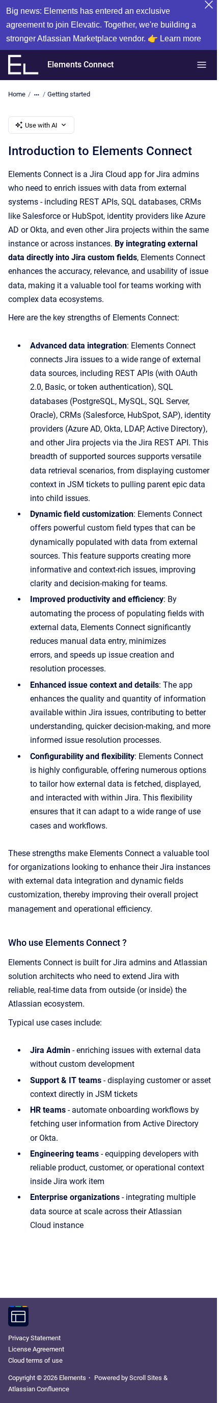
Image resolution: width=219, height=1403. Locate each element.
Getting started (68, 94)
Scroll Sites (145, 1378)
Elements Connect (80, 64)
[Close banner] (209, 5)
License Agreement (36, 1349)
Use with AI (41, 125)
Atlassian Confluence (38, 1389)
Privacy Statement (34, 1338)
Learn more (180, 38)
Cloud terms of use (35, 1360)
